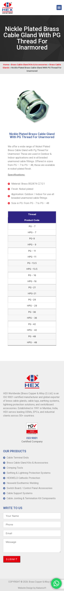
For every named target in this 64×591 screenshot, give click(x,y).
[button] (59, 7)
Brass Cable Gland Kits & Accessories (29, 64)
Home (6, 64)
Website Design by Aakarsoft (32, 588)
